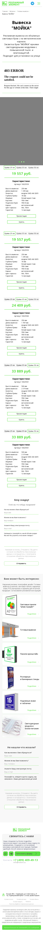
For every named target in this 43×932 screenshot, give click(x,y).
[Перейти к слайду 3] (23, 161)
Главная (5, 11)
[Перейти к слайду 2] (21, 161)
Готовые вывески (23, 11)
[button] (27, 853)
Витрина (12, 11)
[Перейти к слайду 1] (19, 161)
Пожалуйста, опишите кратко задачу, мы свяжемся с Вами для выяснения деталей (20, 778)
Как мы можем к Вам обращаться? (16, 509)
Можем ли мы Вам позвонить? (15, 517)
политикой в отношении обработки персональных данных (21, 556)
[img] (13, 3)
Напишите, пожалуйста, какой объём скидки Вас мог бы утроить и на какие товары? (20, 534)
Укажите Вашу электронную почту (17, 525)
